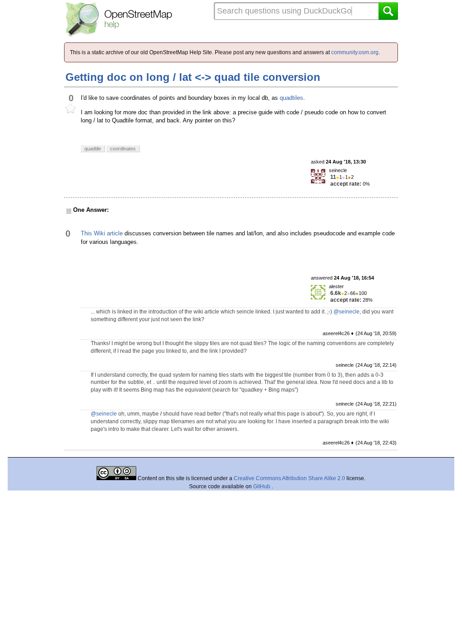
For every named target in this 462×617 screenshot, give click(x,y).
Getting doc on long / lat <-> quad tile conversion (192, 77)
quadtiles (291, 97)
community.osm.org (355, 52)
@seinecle (346, 311)
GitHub (262, 486)
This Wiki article (102, 233)
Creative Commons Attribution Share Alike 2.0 (289, 478)
